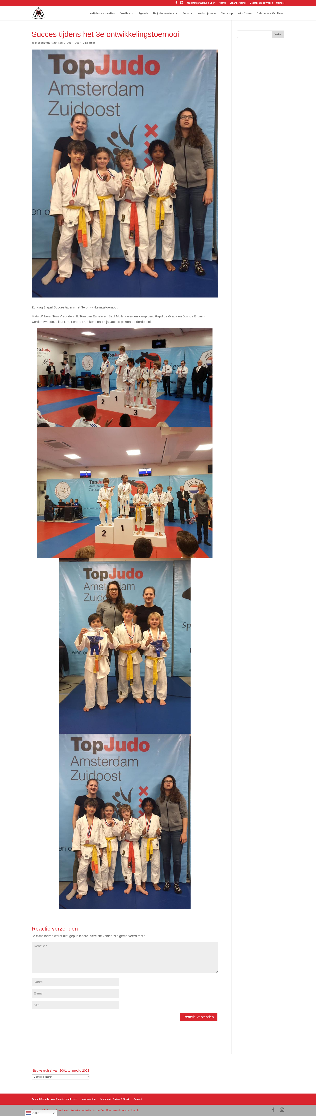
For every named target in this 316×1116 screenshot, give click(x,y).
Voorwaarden (88, 1099)
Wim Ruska (245, 13)
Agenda (143, 13)
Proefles (125, 13)
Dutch (35, 1112)
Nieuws (222, 3)
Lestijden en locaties (102, 13)
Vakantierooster (238, 3)
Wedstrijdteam (207, 13)
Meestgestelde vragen (261, 3)
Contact (280, 3)
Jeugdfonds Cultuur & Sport (201, 3)
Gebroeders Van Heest (270, 13)
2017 (78, 42)
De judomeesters (163, 13)
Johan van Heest (47, 42)
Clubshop (227, 13)
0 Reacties (89, 42)
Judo (186, 13)
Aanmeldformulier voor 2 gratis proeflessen (54, 1099)
